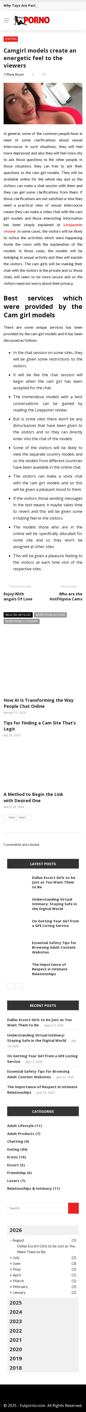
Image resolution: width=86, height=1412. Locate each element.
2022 (16, 1330)
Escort (13, 1164)
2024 (16, 1311)
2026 (16, 1229)
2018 (16, 1367)
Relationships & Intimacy (29, 1188)
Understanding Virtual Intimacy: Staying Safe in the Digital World (54, 904)
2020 (16, 1349)
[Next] (18, 986)
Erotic (12, 1157)
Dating (13, 1149)
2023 (16, 1321)
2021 (16, 1339)
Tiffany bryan (14, 74)
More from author (50, 615)
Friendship (16, 1172)
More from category (21, 621)
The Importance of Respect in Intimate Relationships (49, 969)
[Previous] (10, 986)
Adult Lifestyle (20, 1125)
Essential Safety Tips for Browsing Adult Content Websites (54, 947)
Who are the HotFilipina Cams (66, 596)
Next (22, 817)
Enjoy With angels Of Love (18, 596)
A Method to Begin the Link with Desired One (33, 797)
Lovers (13, 1180)
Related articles (18, 615)
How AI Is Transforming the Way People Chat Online (38, 703)
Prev (12, 817)
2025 (16, 1302)
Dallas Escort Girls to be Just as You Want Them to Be (53, 882)
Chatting (11, 39)
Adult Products (20, 1133)
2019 (16, 1358)
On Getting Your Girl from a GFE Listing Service (55, 923)
